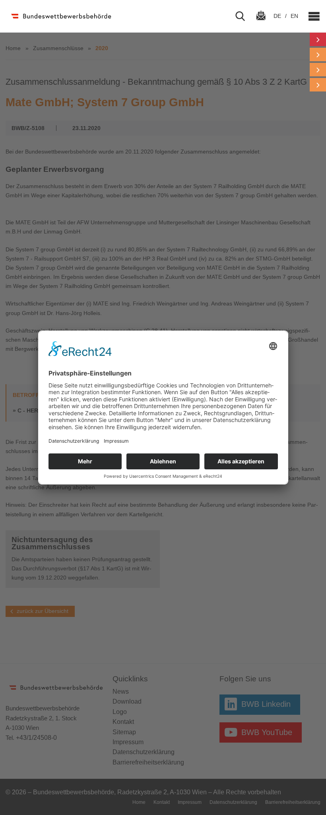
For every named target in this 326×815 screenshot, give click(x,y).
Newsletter (261, 22)
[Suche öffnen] (243, 16)
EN (294, 16)
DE (278, 16)
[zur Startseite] (61, 16)
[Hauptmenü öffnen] (310, 16)
